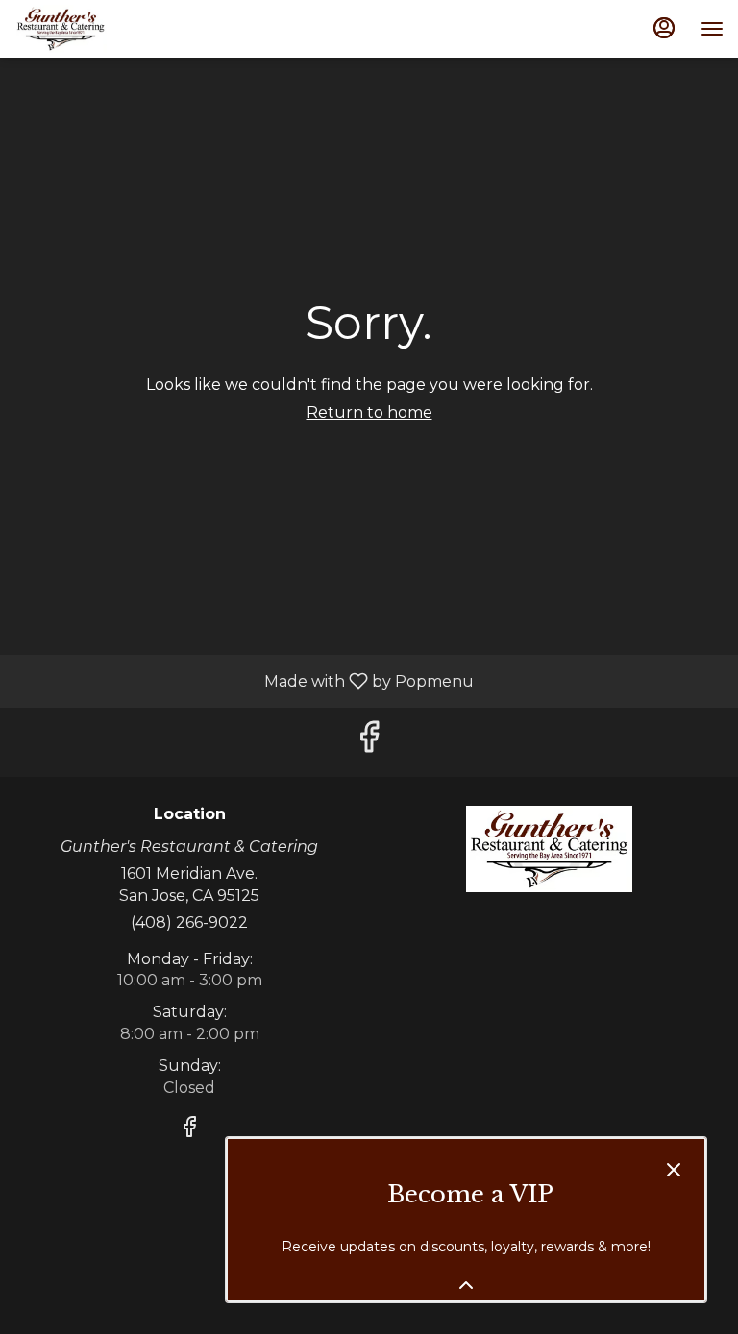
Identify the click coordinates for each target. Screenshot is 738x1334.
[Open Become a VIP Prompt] (466, 1285)
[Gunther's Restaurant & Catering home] (100, 29)
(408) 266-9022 (189, 922)
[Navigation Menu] (712, 28)
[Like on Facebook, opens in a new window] (369, 741)
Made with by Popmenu (244, 680)
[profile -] (664, 27)
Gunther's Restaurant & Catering (548, 849)
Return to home (369, 412)
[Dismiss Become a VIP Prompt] (674, 1170)
